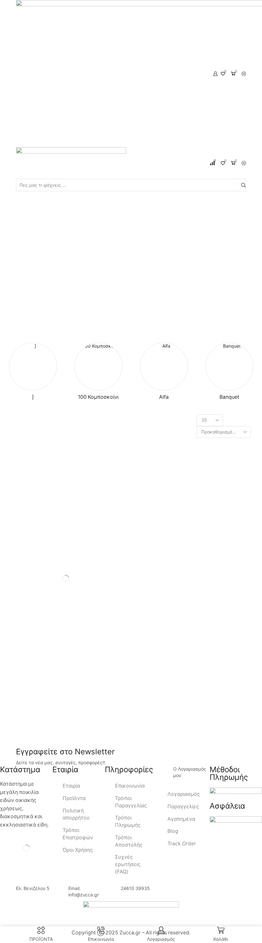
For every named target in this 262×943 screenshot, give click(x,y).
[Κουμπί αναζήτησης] (243, 185)
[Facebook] (6, 739)
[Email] (17, 739)
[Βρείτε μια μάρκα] (119, 688)
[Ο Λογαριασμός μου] (165, 774)
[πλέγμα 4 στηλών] (141, 420)
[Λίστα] (153, 420)
